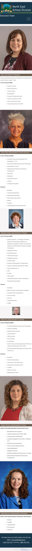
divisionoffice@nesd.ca (18, 540)
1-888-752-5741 (24, 542)
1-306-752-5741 (8, 542)
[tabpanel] (16, 48)
